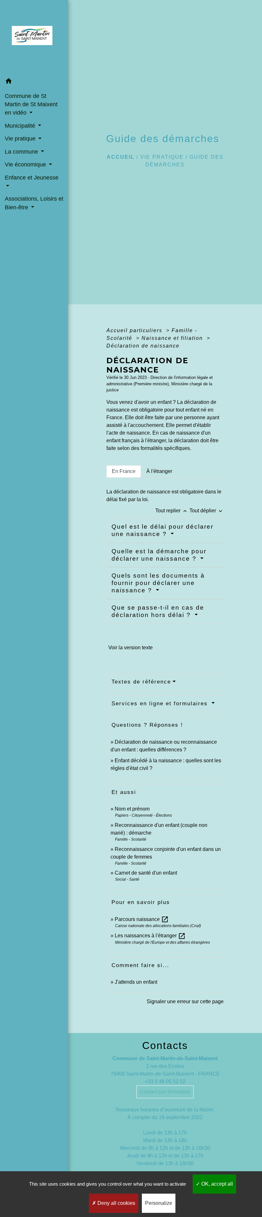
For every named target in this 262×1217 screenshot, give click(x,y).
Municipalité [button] (21, 126)
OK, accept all (216, 1184)
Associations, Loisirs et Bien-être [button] (34, 203)
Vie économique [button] (26, 164)
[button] (34, 82)
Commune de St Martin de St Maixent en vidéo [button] (31, 104)
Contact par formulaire (165, 1091)
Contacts (165, 1045)
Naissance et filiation (173, 338)
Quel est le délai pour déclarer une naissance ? (162, 530)
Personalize (158, 1203)
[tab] (123, 471)
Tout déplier (206, 510)
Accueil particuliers (135, 330)
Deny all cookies (115, 1203)
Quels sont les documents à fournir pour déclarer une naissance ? (158, 583)
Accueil (121, 157)
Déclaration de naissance (143, 345)
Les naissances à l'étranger (150, 935)
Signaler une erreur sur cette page (185, 1001)
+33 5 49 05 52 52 (165, 1081)
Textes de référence (141, 682)
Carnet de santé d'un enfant (146, 873)
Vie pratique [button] (21, 138)
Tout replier (171, 510)
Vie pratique (162, 157)
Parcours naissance (142, 919)
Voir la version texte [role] (130, 647)
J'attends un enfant (136, 982)
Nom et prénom (132, 809)
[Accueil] (34, 37)
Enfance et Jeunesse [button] (31, 177)
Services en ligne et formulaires (161, 704)
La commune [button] (22, 151)
